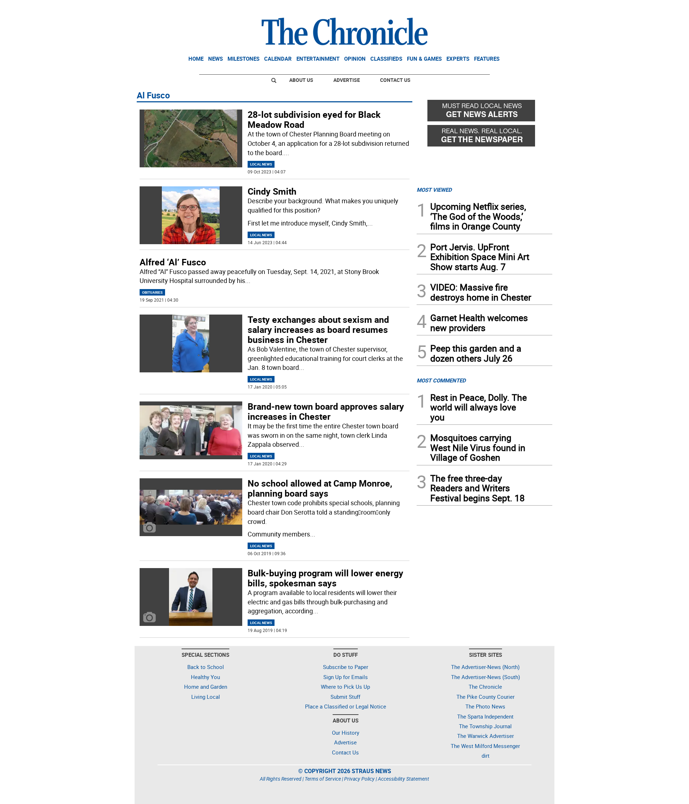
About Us (301, 79)
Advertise (346, 79)
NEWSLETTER (494, 8)
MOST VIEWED (434, 189)
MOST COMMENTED (441, 380)
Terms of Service (323, 778)
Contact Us (395, 79)
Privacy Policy (359, 778)
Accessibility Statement (403, 778)
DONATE (535, 8)
